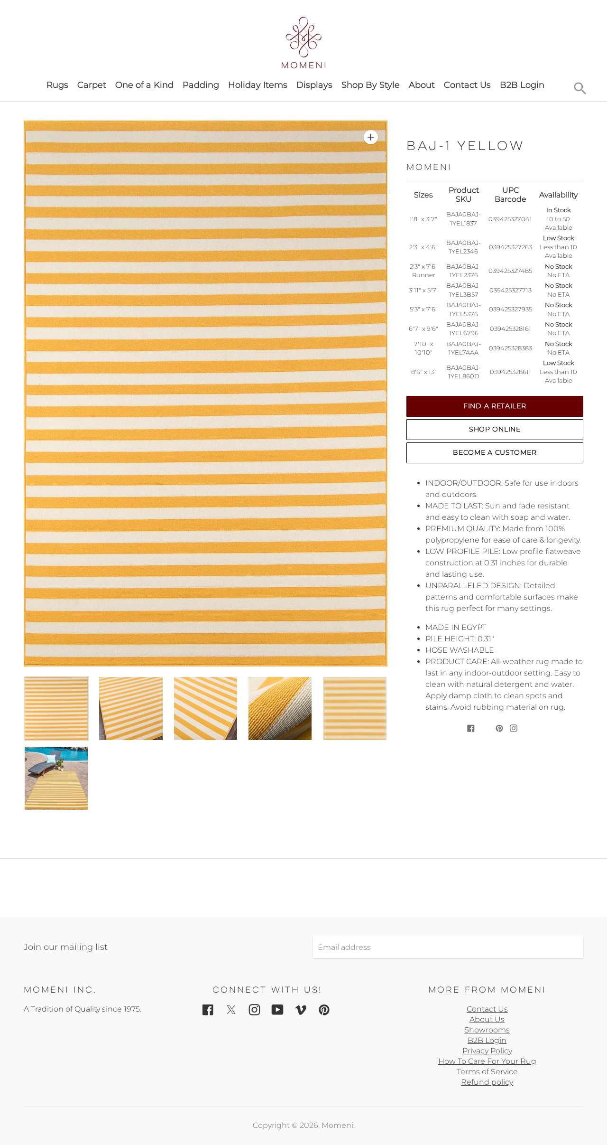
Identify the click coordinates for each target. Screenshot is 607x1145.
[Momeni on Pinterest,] (324, 1009)
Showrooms (487, 1029)
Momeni (337, 1125)
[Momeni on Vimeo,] (301, 1009)
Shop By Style (370, 85)
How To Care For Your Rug (487, 1061)
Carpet (91, 85)
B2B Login (522, 85)
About (422, 85)
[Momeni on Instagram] (254, 1009)
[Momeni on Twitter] (231, 1009)
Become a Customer (494, 452)
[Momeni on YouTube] (277, 1009)
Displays (314, 85)
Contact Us (467, 85)
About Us (487, 1019)
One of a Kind (144, 85)
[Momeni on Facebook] (208, 1009)
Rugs (57, 85)
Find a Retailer (494, 406)
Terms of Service (487, 1071)
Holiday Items (257, 85)
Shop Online (495, 429)
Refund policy (487, 1082)
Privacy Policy (487, 1050)
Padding (201, 85)
